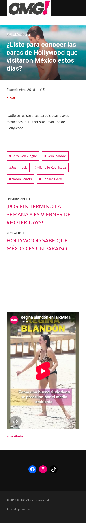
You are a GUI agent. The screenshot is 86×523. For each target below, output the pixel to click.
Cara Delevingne (24, 156)
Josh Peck (19, 167)
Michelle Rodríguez (51, 167)
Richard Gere (51, 179)
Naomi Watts (21, 179)
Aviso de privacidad (19, 509)
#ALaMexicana (18, 35)
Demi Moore (56, 156)
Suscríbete (15, 436)
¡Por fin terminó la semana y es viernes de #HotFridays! (39, 214)
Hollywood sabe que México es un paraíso (37, 245)
